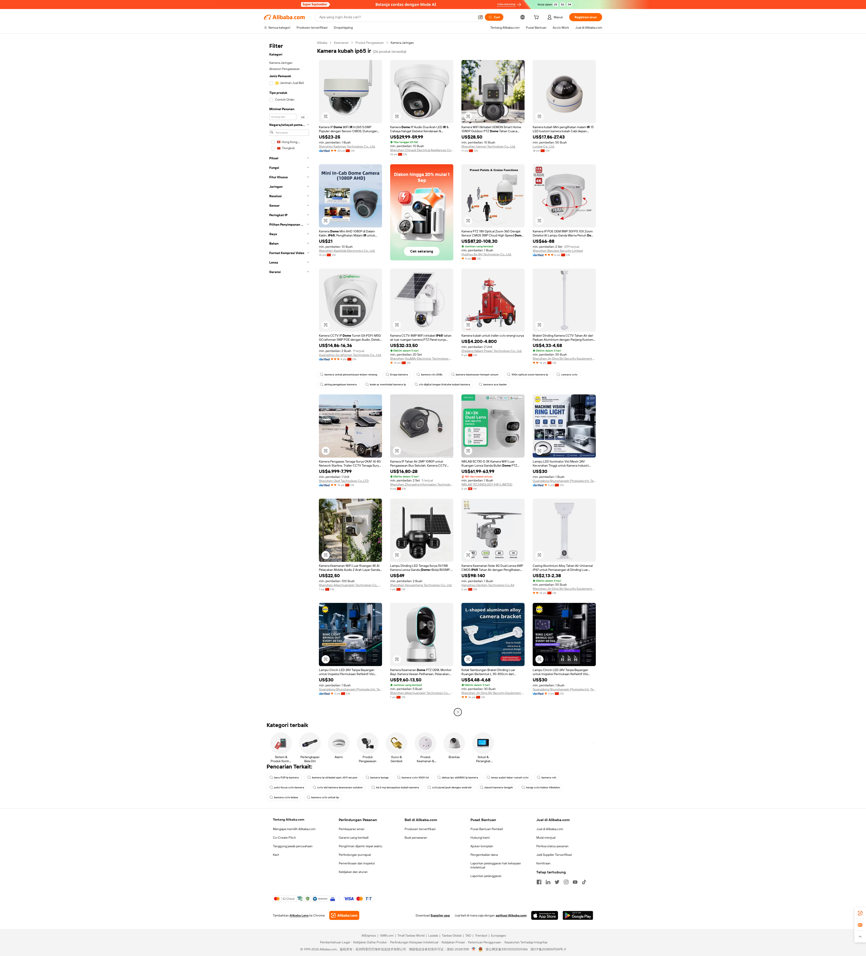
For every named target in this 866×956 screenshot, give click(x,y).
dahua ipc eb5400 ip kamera (460, 777)
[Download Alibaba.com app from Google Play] (578, 915)
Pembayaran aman (351, 829)
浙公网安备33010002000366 (507, 949)
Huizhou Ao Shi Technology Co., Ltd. (486, 254)
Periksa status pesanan (552, 846)
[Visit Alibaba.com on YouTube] (575, 882)
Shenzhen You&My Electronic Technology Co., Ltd (421, 358)
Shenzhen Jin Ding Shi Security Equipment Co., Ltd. (564, 358)
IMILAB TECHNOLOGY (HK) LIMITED (486, 484)
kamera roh (548, 777)
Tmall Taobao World (410, 935)
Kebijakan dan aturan (353, 872)
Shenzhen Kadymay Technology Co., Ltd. (347, 146)
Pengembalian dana (484, 854)
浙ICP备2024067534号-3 (548, 949)
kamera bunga (379, 777)
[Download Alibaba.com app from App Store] (544, 915)
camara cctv (569, 374)
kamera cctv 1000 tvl (415, 777)
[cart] (537, 18)
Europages (498, 935)
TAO (468, 935)
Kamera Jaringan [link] (402, 42)
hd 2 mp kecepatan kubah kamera (397, 787)
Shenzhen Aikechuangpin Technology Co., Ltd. (350, 585)
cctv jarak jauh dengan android (451, 787)
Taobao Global (451, 935)
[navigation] (289, 378)
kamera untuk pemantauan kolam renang (351, 374)
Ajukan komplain (481, 846)
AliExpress (369, 935)
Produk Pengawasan (369, 42)
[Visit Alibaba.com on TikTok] (584, 882)
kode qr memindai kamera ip (388, 384)
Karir (276, 854)
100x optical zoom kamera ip (529, 374)
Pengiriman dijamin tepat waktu (360, 846)
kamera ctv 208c (432, 374)
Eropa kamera (399, 374)
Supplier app (440, 915)
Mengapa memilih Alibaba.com (294, 829)
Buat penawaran (416, 837)
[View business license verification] (474, 949)
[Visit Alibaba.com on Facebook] (539, 882)
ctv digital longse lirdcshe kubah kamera (444, 384)
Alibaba (322, 42)
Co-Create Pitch (284, 837)
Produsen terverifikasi (420, 829)
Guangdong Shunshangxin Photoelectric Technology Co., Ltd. (564, 481)
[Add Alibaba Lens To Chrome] (344, 915)
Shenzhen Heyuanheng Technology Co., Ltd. (421, 585)
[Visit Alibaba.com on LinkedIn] (548, 882)
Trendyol (481, 935)
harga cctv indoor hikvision (543, 787)
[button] (480, 17)
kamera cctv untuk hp (325, 797)
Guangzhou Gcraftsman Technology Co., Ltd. (350, 355)
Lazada (433, 935)
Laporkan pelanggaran (486, 876)
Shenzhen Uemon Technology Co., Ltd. (488, 146)
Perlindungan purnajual (355, 854)
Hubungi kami (480, 837)
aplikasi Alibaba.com (511, 915)
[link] (860, 913)
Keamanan (341, 42)
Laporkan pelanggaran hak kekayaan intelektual (495, 865)
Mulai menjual (545, 837)
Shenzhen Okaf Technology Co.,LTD (344, 481)
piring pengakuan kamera (341, 384)
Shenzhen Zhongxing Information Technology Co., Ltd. (421, 484)
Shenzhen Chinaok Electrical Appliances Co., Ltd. (421, 150)
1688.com (387, 935)
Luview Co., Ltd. (544, 146)
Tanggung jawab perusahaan (293, 846)
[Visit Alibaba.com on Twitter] (557, 882)
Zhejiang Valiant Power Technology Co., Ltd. (491, 351)
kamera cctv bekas (286, 797)
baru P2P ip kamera (286, 777)
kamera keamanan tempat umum (477, 374)
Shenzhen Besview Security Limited (558, 250)
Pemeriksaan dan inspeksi (357, 863)
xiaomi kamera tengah (498, 787)
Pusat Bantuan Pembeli (486, 829)
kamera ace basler (495, 384)
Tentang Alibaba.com (288, 819)
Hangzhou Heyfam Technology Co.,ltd (487, 585)
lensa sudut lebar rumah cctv (509, 777)
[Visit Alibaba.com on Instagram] (566, 882)
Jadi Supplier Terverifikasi (554, 854)
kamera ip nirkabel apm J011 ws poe (334, 777)
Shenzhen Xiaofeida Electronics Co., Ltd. (347, 250)
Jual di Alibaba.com (549, 829)
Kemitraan (543, 863)
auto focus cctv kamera (289, 787)
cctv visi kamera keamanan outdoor (340, 787)
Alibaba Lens (299, 915)
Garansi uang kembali (354, 837)
